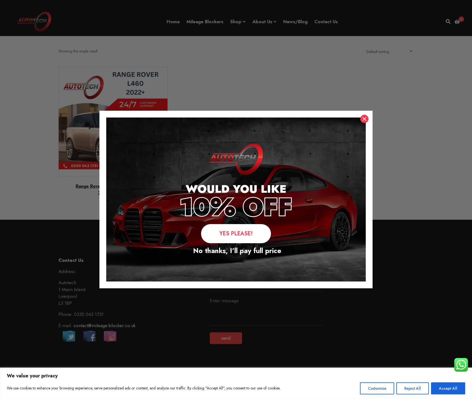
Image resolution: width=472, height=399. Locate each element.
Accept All (448, 388)
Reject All (412, 388)
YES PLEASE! (236, 233)
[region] (236, 383)
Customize (377, 388)
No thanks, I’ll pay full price (236, 251)
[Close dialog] (364, 119)
